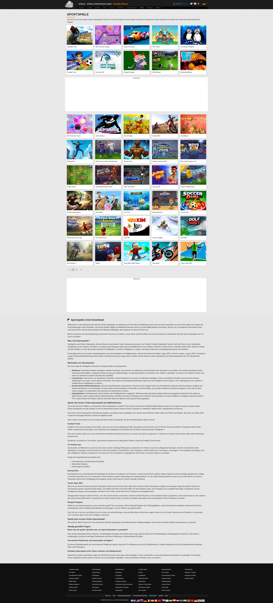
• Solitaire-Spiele (166, 578)
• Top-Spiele (164, 587)
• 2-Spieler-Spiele (74, 569)
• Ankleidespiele (119, 569)
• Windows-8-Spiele (190, 575)
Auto (104, 7)
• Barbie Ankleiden (74, 584)
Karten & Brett (131, 7)
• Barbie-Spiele (73, 587)
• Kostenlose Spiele (120, 581)
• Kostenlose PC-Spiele (122, 587)
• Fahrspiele (118, 572)
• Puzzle (140, 572)
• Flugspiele (118, 575)
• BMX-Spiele (72, 581)
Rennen (158, 7)
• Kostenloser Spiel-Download (123, 584)
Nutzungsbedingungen (124, 595)
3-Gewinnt (120, 7)
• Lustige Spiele (142, 569)
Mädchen (150, 7)
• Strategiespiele (166, 581)
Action (89, 7)
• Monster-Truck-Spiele (144, 584)
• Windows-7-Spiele (190, 572)
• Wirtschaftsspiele (97, 581)
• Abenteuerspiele (74, 578)
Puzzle (111, 7)
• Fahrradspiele (96, 569)
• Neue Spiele (142, 590)
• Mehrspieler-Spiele (144, 587)
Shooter (81, 7)
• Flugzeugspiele (166, 569)
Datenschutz (152, 595)
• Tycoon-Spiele (165, 590)
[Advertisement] (136, 94)
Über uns (108, 595)
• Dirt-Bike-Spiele (97, 590)
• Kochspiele (95, 587)
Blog (166, 595)
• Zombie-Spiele (189, 578)
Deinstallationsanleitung (140, 595)
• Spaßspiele (118, 590)
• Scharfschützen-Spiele (168, 575)
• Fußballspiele (119, 578)
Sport (142, 7)
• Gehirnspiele (96, 572)
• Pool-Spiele (165, 572)
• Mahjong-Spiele (143, 578)
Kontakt (161, 595)
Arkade (97, 7)
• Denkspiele (95, 575)
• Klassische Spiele (97, 584)
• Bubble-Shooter (97, 578)
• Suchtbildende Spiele (75, 575)
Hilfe (114, 595)
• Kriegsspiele (188, 569)
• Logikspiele (142, 575)
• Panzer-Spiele (165, 584)
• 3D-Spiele (72, 572)
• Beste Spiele (73, 590)
